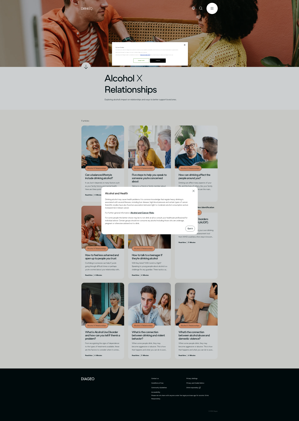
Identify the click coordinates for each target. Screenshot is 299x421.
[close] (107, 193)
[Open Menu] (212, 8)
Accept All (158, 60)
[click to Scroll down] (86, 67)
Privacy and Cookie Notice (195, 383)
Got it (190, 228)
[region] (150, 54)
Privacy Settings (192, 378)
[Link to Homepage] (87, 378)
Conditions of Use (157, 383)
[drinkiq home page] (87, 8)
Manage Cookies (141, 60)
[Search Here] (201, 8)
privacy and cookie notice (145, 54)
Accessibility (155, 392)
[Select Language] (193, 8)
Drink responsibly (192, 387)
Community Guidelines (159, 387)
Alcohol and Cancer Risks (142, 212)
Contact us (155, 378)
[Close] (184, 44)
